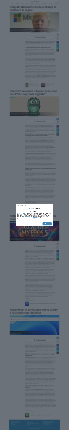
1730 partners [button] (23, 213)
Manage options (37, 223)
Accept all (47, 223)
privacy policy (47, 220)
